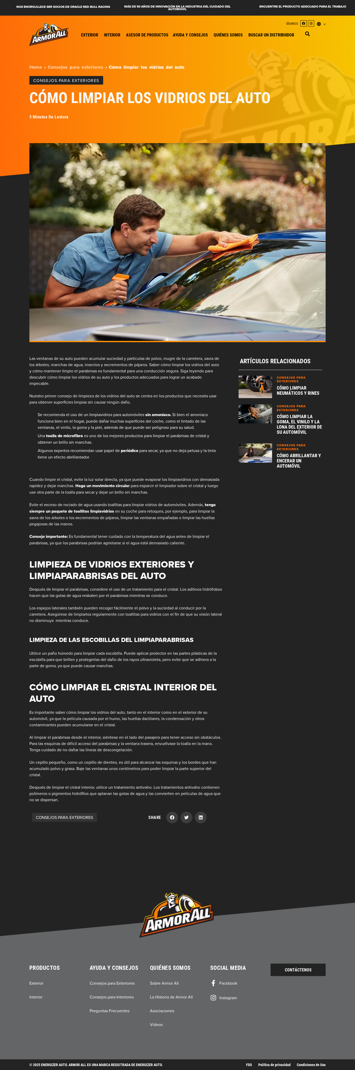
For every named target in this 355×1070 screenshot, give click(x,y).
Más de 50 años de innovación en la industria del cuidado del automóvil (177, 7)
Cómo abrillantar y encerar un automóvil (299, 460)
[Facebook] (303, 23)
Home (35, 67)
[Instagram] (311, 23)
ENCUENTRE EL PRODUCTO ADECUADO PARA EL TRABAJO (302, 6)
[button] (307, 34)
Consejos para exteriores (75, 67)
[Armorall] (49, 34)
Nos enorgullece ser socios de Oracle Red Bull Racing (63, 6)
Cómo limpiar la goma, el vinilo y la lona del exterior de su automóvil (299, 424)
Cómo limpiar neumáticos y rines (298, 390)
